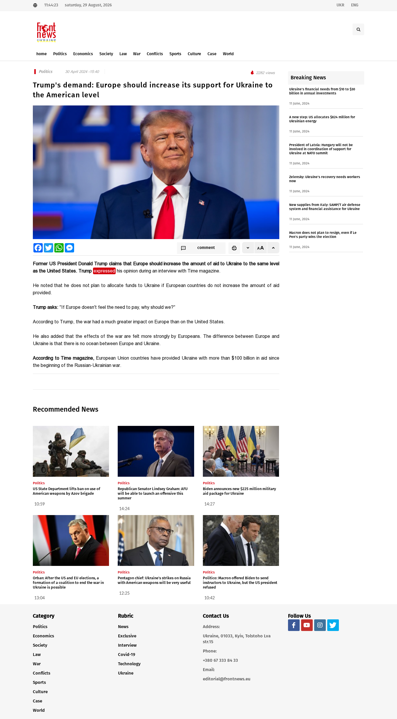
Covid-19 (126, 654)
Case (37, 701)
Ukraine (125, 673)
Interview (127, 645)
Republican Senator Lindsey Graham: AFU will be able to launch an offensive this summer (153, 493)
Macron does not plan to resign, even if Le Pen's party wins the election (323, 235)
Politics (40, 626)
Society (40, 645)
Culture (40, 691)
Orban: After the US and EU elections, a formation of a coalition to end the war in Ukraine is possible (68, 582)
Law (37, 654)
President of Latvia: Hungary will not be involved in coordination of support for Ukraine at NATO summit (321, 149)
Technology (129, 663)
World (39, 710)
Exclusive (127, 636)
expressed (104, 271)
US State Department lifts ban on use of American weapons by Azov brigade (66, 491)
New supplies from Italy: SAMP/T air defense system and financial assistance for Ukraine (324, 207)
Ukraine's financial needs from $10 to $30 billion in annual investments (322, 91)
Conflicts (41, 673)
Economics (43, 636)
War (37, 663)
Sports (39, 682)
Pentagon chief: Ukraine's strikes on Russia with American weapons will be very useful (154, 580)
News (123, 626)
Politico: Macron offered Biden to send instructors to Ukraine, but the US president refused (240, 582)
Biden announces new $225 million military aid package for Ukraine (239, 491)
